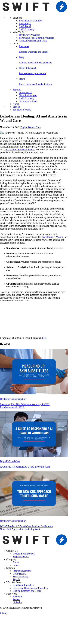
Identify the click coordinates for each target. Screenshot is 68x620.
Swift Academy (26, 29)
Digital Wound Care (31, 127)
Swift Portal (25, 26)
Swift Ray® (25, 23)
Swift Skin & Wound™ (31, 20)
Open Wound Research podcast (19, 149)
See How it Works (22, 109)
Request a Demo (21, 556)
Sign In (16, 106)
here (44, 338)
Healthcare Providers (29, 35)
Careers (16, 565)
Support (17, 89)
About (16, 104)
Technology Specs (28, 101)
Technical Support (28, 95)
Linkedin (17, 602)
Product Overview (22, 570)
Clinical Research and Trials (33, 40)
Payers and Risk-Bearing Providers (36, 37)
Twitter (16, 599)
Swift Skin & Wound (52, 237)
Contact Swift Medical (24, 553)
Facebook (17, 596)
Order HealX (25, 92)
